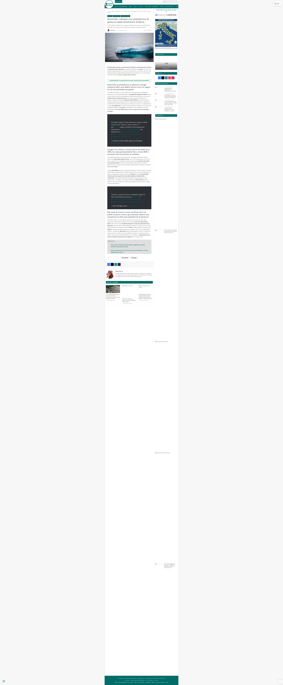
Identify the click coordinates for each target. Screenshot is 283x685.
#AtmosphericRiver (133, 129)
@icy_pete (124, 134)
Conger (134, 257)
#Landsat (142, 124)
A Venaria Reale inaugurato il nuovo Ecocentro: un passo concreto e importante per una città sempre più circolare (170, 110)
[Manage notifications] (4, 681)
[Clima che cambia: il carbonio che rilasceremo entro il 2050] (129, 291)
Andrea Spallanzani (113, 60)
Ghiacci (109, 16)
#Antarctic (123, 129)
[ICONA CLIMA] (109, 4)
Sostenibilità (155, 6)
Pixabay (120, 60)
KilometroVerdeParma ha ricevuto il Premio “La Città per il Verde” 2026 (170, 103)
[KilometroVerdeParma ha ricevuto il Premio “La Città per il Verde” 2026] (159, 102)
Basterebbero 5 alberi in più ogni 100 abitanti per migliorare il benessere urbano (170, 96)
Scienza (141, 6)
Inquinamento (148, 6)
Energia (162, 6)
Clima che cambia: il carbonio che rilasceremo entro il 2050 (129, 300)
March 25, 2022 (132, 206)
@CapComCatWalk (117, 201)
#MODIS (116, 127)
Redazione (112, 30)
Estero (135, 6)
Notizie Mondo (119, 11)
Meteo (113, 11)
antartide (125, 257)
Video (177, 6)
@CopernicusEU (126, 199)
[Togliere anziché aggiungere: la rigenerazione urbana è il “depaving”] (159, 89)
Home (116, 6)
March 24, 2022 (116, 143)
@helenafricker (116, 134)
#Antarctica (136, 132)
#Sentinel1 (135, 197)
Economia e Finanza (169, 6)
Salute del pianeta (123, 6)
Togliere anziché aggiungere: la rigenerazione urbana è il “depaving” (170, 90)
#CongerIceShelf (126, 132)
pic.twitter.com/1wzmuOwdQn (121, 136)
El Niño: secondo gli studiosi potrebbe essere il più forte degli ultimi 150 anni (170, 231)
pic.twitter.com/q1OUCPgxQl (133, 201)
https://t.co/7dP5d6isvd (136, 134)
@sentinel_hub (115, 199)
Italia (130, 6)
